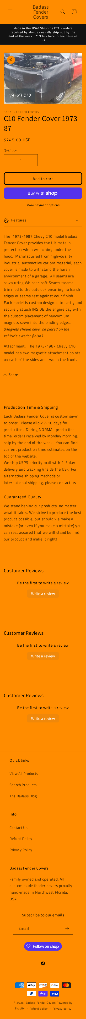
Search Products (23, 785)
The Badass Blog (23, 796)
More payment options (43, 205)
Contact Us (18, 827)
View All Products (24, 773)
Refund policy (39, 1009)
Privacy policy (62, 1009)
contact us (66, 482)
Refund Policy (21, 838)
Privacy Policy (21, 850)
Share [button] (13, 374)
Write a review (43, 593)
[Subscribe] (67, 928)
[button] (10, 11)
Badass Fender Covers (41, 1003)
